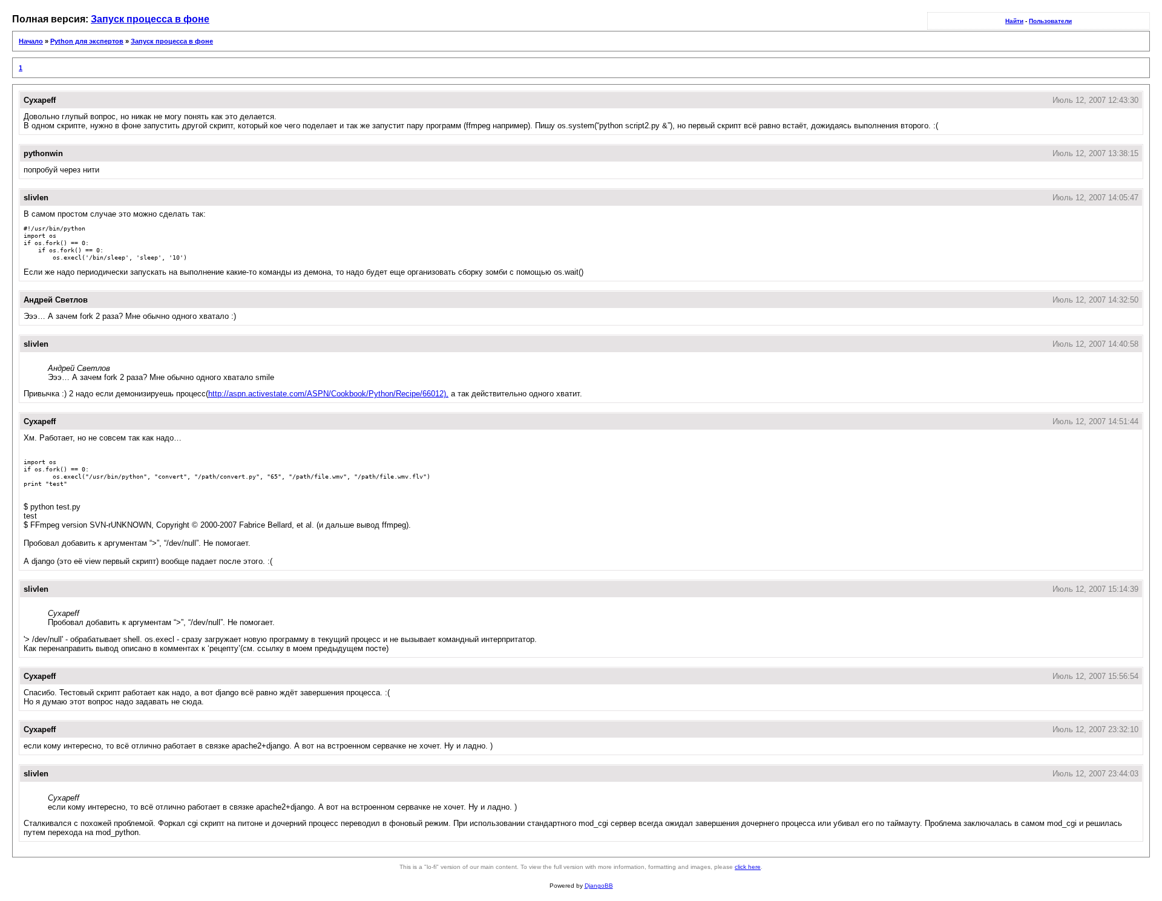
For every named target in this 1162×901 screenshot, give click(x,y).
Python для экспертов (86, 41)
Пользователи (1050, 21)
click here (748, 866)
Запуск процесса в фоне (150, 19)
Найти (1014, 21)
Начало (31, 41)
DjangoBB (599, 885)
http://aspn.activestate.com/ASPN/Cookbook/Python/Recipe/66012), (328, 393)
